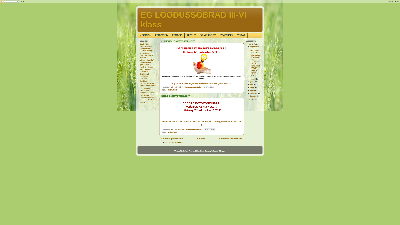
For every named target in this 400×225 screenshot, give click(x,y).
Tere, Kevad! (144, 95)
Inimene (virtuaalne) (147, 60)
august (253, 79)
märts (252, 90)
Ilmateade (143, 58)
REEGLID (191, 35)
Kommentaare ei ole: (193, 87)
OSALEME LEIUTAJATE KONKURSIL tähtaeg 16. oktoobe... (255, 56)
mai (252, 84)
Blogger (222, 151)
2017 (251, 44)
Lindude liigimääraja (147, 83)
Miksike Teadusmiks (146, 46)
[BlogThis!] (207, 87)
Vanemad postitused (230, 138)
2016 (251, 99)
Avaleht (201, 138)
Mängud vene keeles (147, 92)
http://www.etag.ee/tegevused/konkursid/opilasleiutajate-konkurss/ (201, 83)
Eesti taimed (144, 72)
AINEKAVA (145, 35)
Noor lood (146, 69)
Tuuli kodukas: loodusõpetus (145, 89)
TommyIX (208, 151)
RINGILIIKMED (208, 35)
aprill (252, 87)
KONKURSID (161, 35)
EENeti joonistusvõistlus (148, 97)
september (254, 46)
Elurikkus (143, 81)
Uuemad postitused (172, 138)
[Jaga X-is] (209, 87)
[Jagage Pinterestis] (213, 87)
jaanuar (253, 96)
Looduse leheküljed (146, 51)
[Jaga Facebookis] (211, 87)
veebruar (254, 93)
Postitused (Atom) (176, 143)
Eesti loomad (144, 74)
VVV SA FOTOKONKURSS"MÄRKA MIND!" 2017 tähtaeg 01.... (255, 69)
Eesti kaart (143, 79)
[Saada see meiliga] (205, 87)
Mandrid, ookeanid (146, 67)
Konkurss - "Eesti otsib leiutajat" (148, 100)
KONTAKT (177, 35)
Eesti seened (144, 76)
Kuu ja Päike (144, 44)
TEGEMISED (226, 35)
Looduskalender (145, 48)
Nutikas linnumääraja (147, 86)
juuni (252, 82)
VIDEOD (241, 35)
